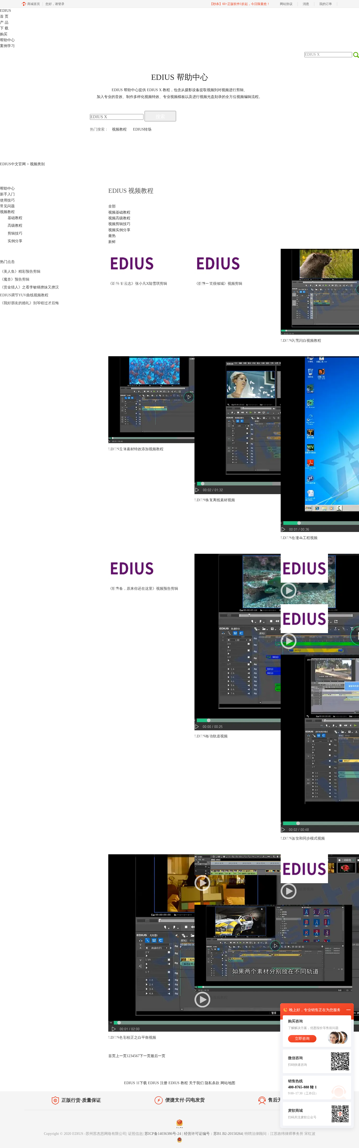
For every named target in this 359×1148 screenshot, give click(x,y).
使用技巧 (7, 200)
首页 (112, 1056)
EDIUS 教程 (178, 1083)
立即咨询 (302, 1039)
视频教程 (119, 129)
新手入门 (7, 194)
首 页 (4, 16)
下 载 (4, 28)
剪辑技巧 (15, 233)
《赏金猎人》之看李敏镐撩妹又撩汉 (29, 287)
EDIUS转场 (142, 129)
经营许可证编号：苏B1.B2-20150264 (213, 1134)
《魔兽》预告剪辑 (14, 279)
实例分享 (15, 241)
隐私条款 (212, 1083)
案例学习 (7, 46)
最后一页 (158, 1056)
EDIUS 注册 (157, 1083)
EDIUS (5, 11)
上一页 (121, 1056)
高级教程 (15, 225)
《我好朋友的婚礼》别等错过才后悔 (29, 303)
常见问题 (7, 206)
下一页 (145, 1056)
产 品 (4, 22)
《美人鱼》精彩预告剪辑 (20, 271)
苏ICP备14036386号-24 (163, 1134)
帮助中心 (7, 40)
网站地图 (227, 1083)
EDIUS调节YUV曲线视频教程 (24, 295)
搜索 (160, 116)
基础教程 (15, 218)
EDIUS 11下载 (135, 1083)
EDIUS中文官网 (13, 164)
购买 (3, 34)
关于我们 (196, 1083)
